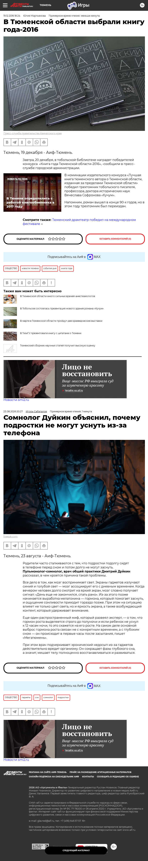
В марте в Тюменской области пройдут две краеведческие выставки (61, 320)
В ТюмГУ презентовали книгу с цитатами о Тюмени (50, 333)
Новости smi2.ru (16, 400)
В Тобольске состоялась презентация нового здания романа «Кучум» (62, 308)
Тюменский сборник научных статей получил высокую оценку (57, 345)
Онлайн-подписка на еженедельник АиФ (54, 776)
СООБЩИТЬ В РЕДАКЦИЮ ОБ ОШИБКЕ (118, 776)
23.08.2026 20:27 (13, 411)
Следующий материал (76, 850)
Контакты (88, 776)
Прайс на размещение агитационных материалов (100, 772)
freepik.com (10, 536)
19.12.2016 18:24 (11, 15)
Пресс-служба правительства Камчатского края (32, 133)
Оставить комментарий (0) (115, 239)
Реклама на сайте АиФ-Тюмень (47, 772)
